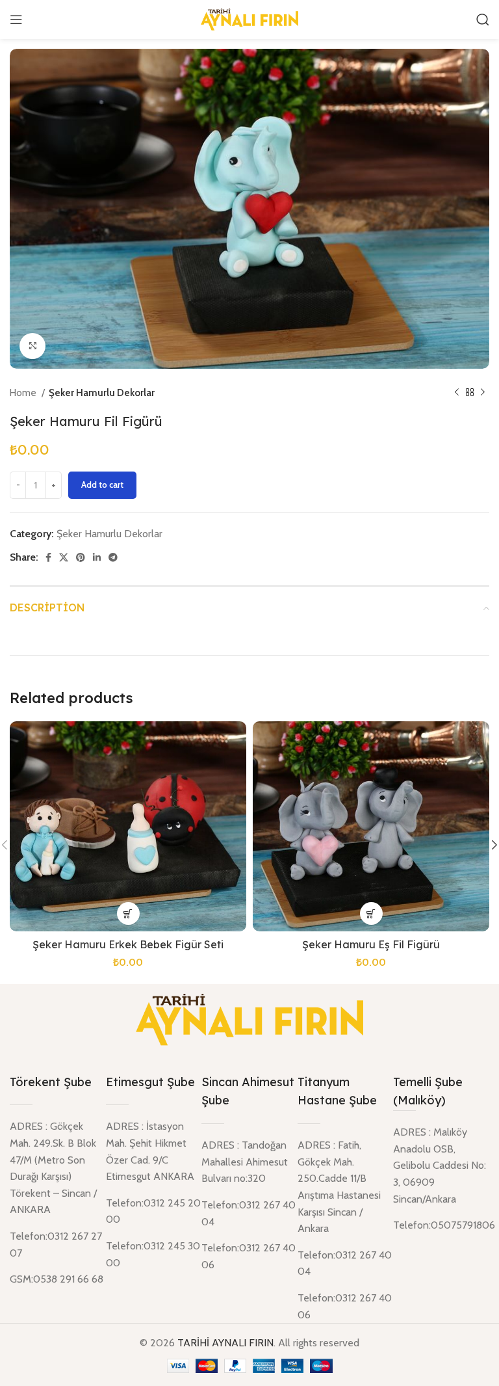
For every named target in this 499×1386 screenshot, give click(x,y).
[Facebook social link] (48, 557)
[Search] (483, 20)
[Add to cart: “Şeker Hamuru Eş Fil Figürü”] (371, 913)
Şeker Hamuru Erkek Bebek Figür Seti (128, 944)
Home (24, 392)
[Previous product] (456, 392)
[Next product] (482, 392)
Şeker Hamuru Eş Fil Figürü (371, 944)
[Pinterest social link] (80, 557)
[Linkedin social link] (97, 557)
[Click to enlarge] (32, 346)
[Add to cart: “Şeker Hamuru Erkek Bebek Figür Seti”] (128, 913)
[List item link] (441, 1225)
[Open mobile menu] (16, 20)
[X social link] (63, 557)
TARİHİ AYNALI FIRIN (225, 1343)
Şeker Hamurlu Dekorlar (102, 392)
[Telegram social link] (113, 557)
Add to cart (102, 484)
